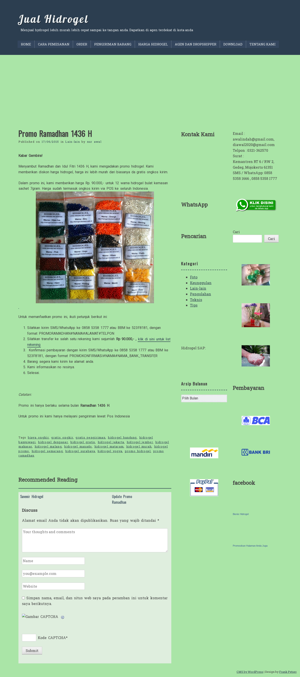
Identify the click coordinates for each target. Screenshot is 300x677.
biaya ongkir (38, 437)
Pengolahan (200, 294)
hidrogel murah (139, 446)
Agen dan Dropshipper (195, 44)
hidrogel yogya (110, 451)
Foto (193, 277)
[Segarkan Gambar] (62, 616)
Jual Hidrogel (53, 18)
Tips (193, 305)
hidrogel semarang (47, 451)
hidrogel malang (48, 446)
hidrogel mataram (109, 446)
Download (232, 44)
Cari (236, 231)
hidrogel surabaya (80, 451)
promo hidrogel (138, 451)
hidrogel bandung (122, 437)
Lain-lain (72, 141)
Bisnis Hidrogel (241, 514)
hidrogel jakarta (111, 442)
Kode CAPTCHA (52, 637)
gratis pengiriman (90, 437)
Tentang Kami (262, 44)
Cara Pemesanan (53, 44)
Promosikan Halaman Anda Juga (250, 545)
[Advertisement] (150, 88)
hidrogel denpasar (53, 442)
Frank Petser (287, 671)
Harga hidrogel (153, 44)
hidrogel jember (140, 442)
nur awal (94, 141)
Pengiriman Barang (112, 44)
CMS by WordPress (250, 671)
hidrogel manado (78, 446)
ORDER (81, 44)
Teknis (196, 299)
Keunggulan (200, 282)
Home (26, 44)
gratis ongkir (62, 437)
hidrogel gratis (82, 442)
